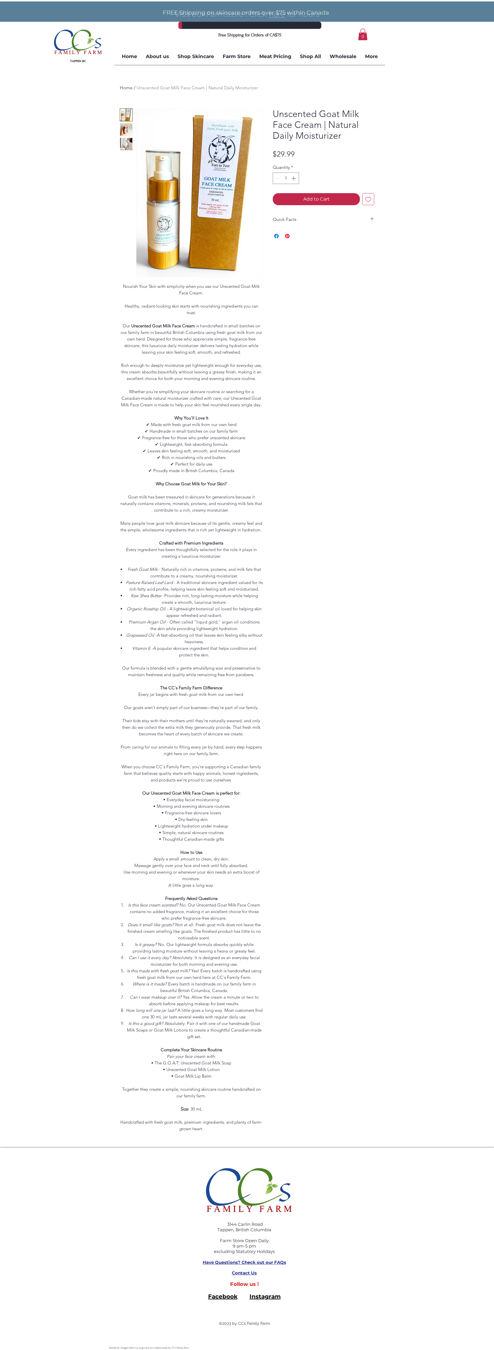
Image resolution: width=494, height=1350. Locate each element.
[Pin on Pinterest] (287, 236)
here (277, 14)
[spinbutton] (286, 178)
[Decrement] (278, 178)
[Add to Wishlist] (368, 199)
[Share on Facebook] (276, 236)
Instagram (265, 1296)
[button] (363, 34)
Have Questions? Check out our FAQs (244, 1262)
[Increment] (294, 178)
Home (126, 87)
